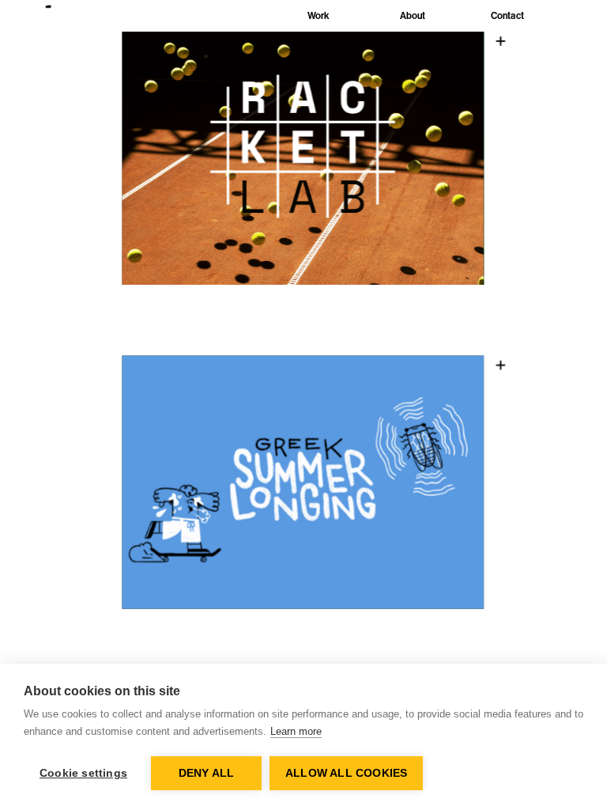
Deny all (207, 773)
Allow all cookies (346, 773)
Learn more (296, 731)
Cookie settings (83, 773)
